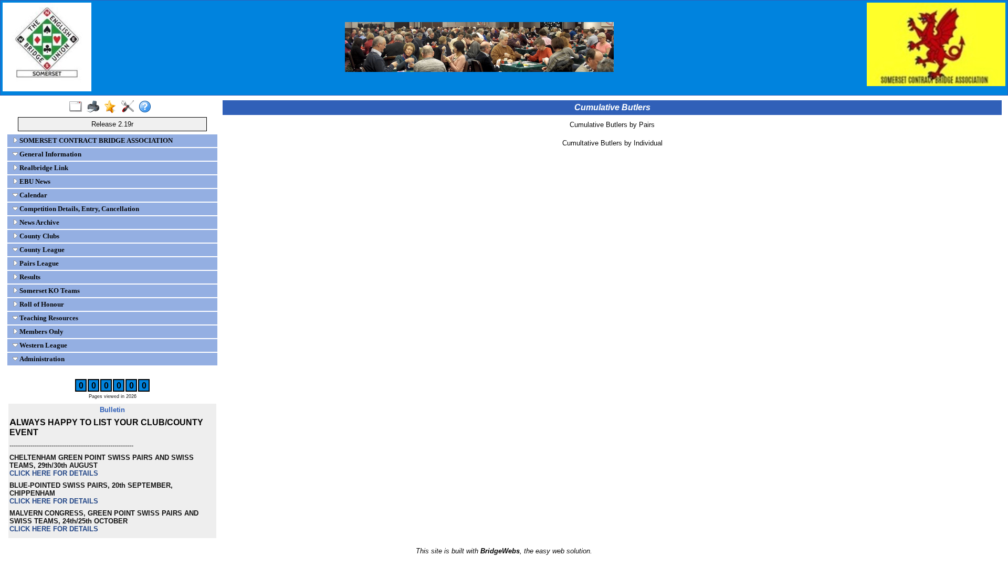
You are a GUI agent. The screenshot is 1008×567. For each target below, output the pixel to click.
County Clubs (38, 236)
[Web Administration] (130, 107)
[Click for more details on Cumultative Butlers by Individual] (612, 150)
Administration (41, 359)
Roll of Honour (41, 304)
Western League (42, 345)
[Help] (147, 107)
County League (41, 250)
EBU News (34, 181)
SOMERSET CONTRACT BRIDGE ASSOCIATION (95, 140)
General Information (49, 154)
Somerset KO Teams (49, 291)
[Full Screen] (78, 107)
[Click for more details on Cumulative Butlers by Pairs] (612, 132)
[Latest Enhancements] (112, 107)
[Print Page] (95, 107)
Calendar (32, 195)
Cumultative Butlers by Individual (612, 143)
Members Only (41, 331)
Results (29, 277)
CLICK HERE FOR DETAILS (53, 473)
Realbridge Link (43, 168)
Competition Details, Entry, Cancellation (78, 209)
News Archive (38, 222)
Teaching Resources (48, 318)
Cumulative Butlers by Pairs (612, 125)
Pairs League (38, 263)
